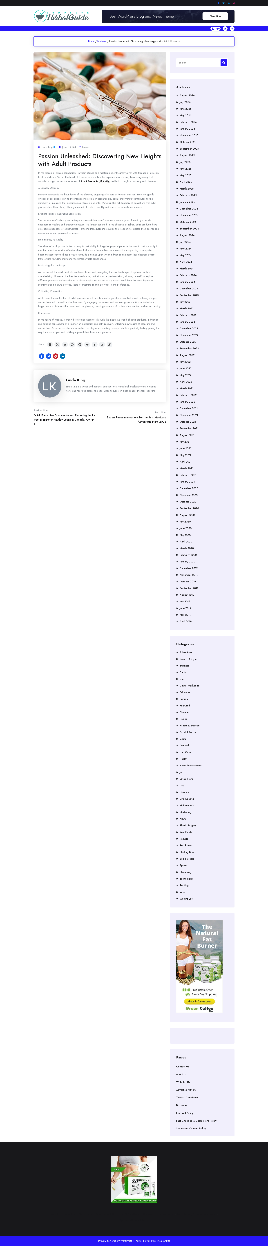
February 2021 (188, 475)
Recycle (184, 839)
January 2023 (187, 322)
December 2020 (189, 488)
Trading (184, 885)
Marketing (185, 812)
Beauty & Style (188, 659)
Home (91, 41)
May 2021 (185, 455)
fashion (184, 699)
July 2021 (185, 442)
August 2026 (187, 95)
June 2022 (186, 368)
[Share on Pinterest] (80, 345)
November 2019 (189, 575)
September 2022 (189, 348)
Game (183, 739)
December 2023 (189, 288)
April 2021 (186, 461)
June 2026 (186, 109)
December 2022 (189, 328)
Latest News (186, 779)
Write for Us (183, 1082)
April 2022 (186, 382)
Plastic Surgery (188, 825)
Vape (182, 892)
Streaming (185, 872)
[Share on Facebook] (50, 345)
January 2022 (187, 402)
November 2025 (189, 135)
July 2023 (185, 302)
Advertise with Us (186, 1090)
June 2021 (185, 448)
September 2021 (189, 428)
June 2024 (186, 248)
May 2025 (185, 175)
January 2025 (187, 202)
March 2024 (187, 268)
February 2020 (188, 555)
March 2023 (187, 308)
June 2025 (185, 169)
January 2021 (187, 481)
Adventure (186, 652)
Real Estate (186, 832)
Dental (183, 672)
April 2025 (186, 182)
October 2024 (188, 222)
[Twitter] (223, 3)
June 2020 (186, 528)
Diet (182, 679)
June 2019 (185, 608)
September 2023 (189, 295)
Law (182, 785)
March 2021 (186, 468)
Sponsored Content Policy (191, 1128)
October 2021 (188, 422)
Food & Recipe (188, 732)
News (183, 819)
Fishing (184, 719)
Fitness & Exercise (189, 725)
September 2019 (189, 588)
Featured (185, 705)
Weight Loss (186, 899)
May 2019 (185, 615)
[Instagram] (233, 3)
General (184, 745)
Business (101, 41)
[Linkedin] (229, 3)
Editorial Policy (184, 1113)
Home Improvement (191, 765)
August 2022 (187, 355)
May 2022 (185, 375)
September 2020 (189, 508)
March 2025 (187, 188)
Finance (184, 712)
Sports (183, 865)
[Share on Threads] (102, 345)
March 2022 (187, 388)
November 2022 (189, 335)
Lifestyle (184, 792)
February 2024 (188, 275)
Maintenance (187, 805)
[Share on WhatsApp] (72, 345)
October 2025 (188, 142)
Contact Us (182, 1066)
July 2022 (185, 362)
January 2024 (187, 282)
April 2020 (186, 541)
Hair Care (185, 752)
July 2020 (185, 521)
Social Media (187, 859)
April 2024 (186, 262)
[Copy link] (109, 345)
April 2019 (186, 621)
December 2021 (189, 408)
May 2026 (185, 115)
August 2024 (187, 235)
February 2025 (188, 195)
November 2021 (189, 415)
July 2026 (185, 102)
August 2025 (187, 155)
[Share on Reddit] (87, 345)
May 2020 (185, 535)
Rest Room (186, 845)
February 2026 (188, 122)
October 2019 (188, 581)
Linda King (75, 380)
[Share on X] (57, 345)
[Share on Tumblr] (95, 345)
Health (183, 759)
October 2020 (188, 501)
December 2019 (189, 568)
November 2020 (189, 495)
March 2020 (187, 548)
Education (185, 692)
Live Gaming (187, 799)
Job (181, 772)
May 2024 (185, 255)
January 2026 (187, 129)
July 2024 (185, 242)
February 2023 (188, 315)
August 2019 (187, 595)
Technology (186, 879)
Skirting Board (188, 852)
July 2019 (185, 601)
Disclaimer (182, 1105)
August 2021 (187, 435)
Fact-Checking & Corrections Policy (196, 1121)
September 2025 (189, 149)
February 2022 (188, 395)
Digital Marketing (189, 685)
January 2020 (187, 561)
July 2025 (185, 162)
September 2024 (189, 228)
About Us (181, 1074)
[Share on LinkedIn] (65, 345)
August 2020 (187, 515)
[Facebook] (218, 3)
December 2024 (189, 208)
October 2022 (188, 342)
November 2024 (189, 215)
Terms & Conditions (187, 1097)
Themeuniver (163, 1241)
